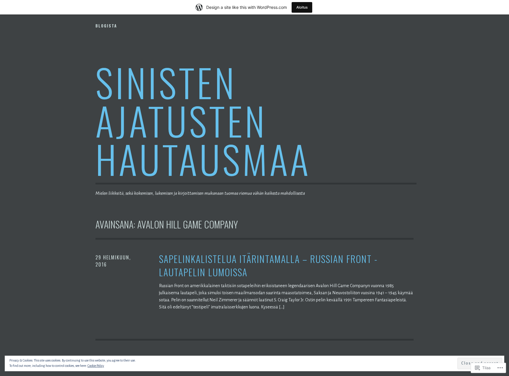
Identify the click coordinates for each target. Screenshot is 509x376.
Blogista (106, 26)
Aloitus (302, 7)
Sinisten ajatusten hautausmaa (203, 120)
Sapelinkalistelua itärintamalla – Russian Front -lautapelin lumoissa (268, 265)
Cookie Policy (95, 365)
